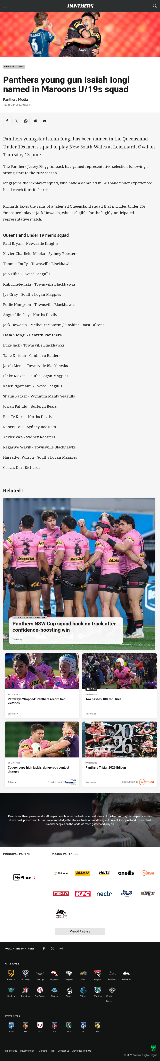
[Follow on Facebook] (43, 948)
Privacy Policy (27, 1050)
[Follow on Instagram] (61, 948)
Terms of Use (10, 1050)
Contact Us (63, 1050)
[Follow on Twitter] (52, 948)
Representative (14, 67)
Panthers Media (15, 99)
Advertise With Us (81, 1050)
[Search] (155, 6)
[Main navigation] (5, 6)
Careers (43, 1050)
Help (52, 1050)
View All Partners (80, 931)
